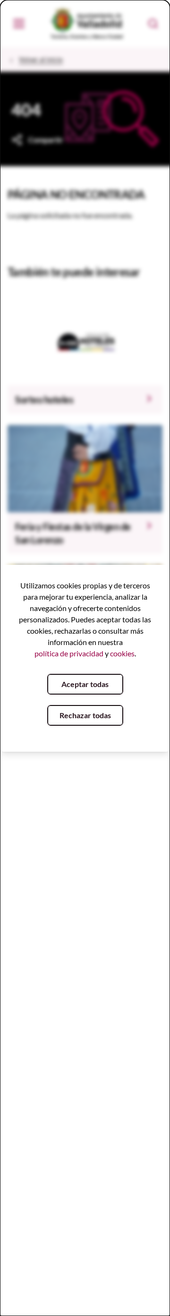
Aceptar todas (85, 683)
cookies (122, 653)
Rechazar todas (85, 715)
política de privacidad (68, 653)
